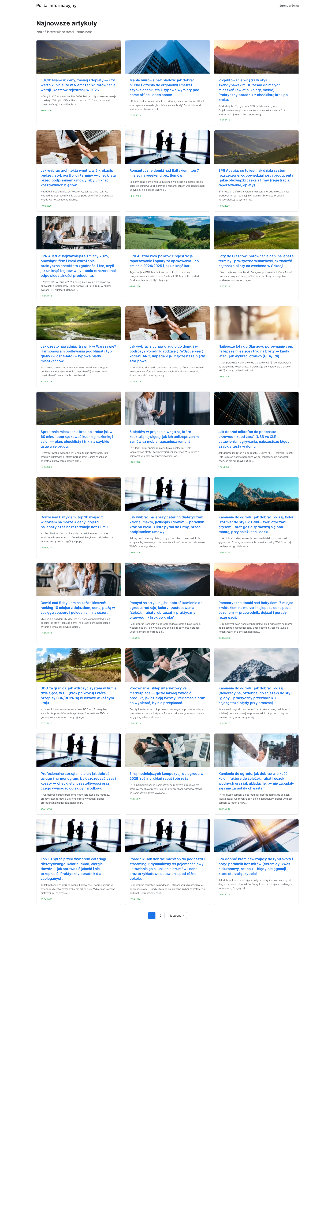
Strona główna (289, 5)
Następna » (176, 915)
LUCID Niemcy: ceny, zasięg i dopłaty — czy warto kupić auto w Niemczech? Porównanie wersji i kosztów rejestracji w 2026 (78, 85)
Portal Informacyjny (56, 5)
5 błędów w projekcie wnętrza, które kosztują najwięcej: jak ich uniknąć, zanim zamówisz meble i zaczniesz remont (164, 437)
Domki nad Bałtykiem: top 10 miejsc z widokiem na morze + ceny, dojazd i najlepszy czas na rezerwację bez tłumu (74, 522)
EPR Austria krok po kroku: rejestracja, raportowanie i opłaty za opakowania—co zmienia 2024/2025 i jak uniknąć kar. (164, 261)
